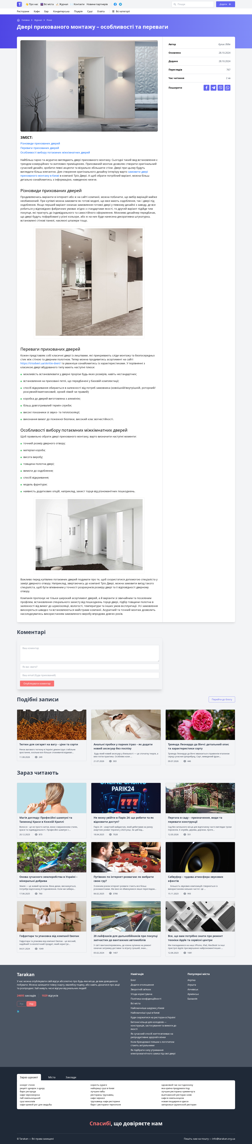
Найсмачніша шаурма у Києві (147, 1008)
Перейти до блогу (222, 699)
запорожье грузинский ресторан (178, 1104)
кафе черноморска (30, 1094)
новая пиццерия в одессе (174, 1101)
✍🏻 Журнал (62, 4)
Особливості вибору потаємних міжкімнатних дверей (55, 152)
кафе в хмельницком (172, 1097)
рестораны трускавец (102, 1094)
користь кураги (99, 1084)
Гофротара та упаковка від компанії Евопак (49, 936)
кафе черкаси (98, 1097)
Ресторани (23, 11)
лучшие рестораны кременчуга (178, 1091)
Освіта (101, 11)
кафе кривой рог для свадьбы (36, 1104)
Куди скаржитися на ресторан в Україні (153, 1017)
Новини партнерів (97, 4)
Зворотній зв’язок (141, 989)
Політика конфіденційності (146, 998)
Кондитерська (61, 11)
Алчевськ (193, 989)
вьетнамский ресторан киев (176, 1094)
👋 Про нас (32, 4)
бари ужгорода (28, 1091)
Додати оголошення (142, 984)
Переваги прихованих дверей (39, 148)
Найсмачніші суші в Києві (145, 1012)
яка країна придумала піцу (175, 1088)
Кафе (37, 11)
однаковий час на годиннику (177, 1084)
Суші (89, 11)
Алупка (191, 980)
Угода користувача (141, 994)
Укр (31, 1003)
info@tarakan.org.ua (223, 1138)
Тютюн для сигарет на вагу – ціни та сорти (48, 744)
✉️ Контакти (77, 4)
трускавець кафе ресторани (105, 1101)
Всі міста (135, 1003)
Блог (133, 980)
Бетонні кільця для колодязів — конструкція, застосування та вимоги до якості (153, 1025)
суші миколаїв (27, 1101)
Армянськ (193, 994)
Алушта (192, 984)
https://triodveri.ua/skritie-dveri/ (40, 363)
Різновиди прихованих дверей (40, 143)
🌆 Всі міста (47, 4)
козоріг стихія (27, 1084)
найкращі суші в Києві (102, 1088)
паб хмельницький (30, 1097)
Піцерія (78, 11)
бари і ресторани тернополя (106, 1104)
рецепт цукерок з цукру (32, 1088)
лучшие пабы (98, 1091)
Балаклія (192, 998)
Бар (46, 11)
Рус (22, 1003)
